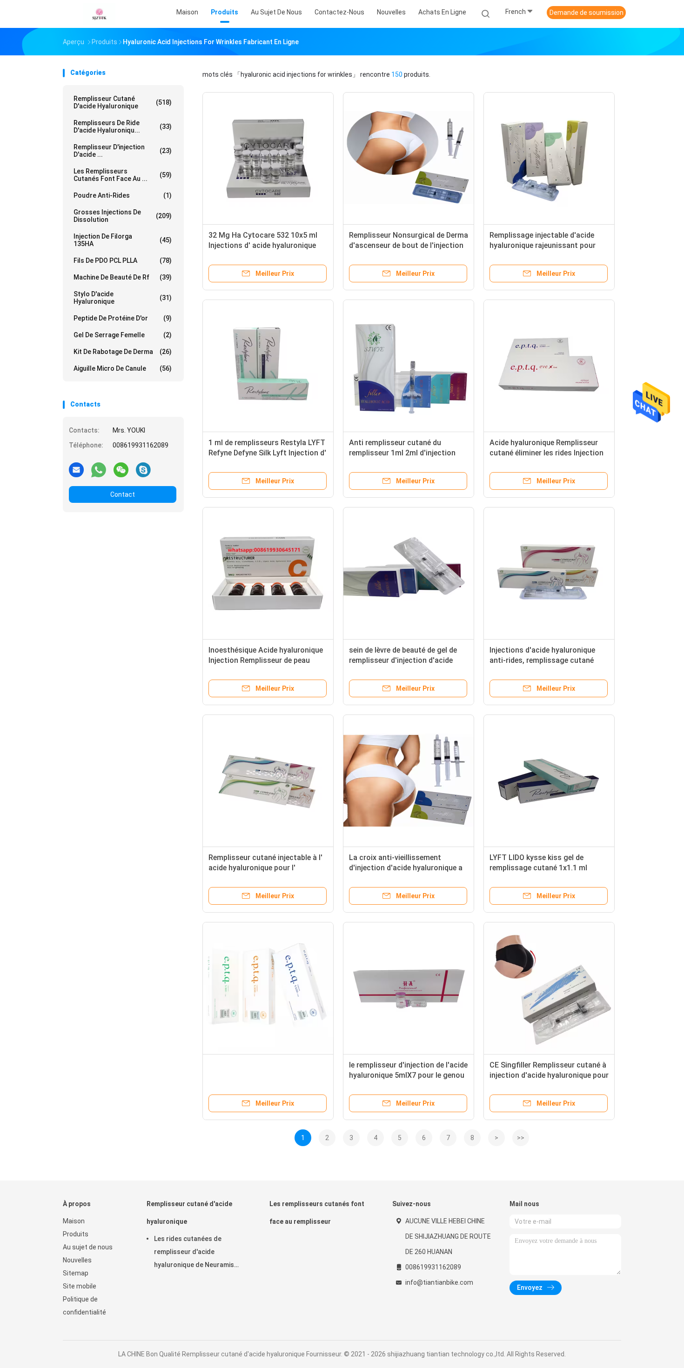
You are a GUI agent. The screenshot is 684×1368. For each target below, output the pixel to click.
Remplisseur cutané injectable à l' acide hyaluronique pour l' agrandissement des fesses (265, 867)
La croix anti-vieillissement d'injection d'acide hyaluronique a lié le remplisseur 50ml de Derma (406, 867)
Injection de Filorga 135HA (123, 240)
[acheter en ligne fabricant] (268, 987)
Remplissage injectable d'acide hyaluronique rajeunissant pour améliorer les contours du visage (546, 245)
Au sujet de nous (88, 1247)
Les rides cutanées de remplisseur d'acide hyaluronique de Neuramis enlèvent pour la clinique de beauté (196, 1253)
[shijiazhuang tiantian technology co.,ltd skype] (143, 469)
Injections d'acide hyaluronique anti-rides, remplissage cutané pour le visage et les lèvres (542, 660)
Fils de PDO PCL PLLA (123, 260)
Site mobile (79, 1286)
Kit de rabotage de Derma (123, 351)
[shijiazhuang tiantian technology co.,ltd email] (76, 469)
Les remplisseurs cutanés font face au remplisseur (316, 1212)
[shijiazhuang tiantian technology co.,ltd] (99, 14)
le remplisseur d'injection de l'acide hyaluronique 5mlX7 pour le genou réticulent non (408, 1075)
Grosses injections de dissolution (123, 215)
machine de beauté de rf (123, 277)
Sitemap (75, 1273)
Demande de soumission (587, 12)
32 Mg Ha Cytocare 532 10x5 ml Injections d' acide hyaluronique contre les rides (262, 245)
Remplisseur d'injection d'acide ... (123, 150)
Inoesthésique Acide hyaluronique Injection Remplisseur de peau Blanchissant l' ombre (265, 660)
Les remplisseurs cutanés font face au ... (123, 174)
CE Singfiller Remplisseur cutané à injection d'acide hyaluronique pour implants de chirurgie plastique (549, 1075)
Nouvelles (77, 1260)
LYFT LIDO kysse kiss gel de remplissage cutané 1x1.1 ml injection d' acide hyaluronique (541, 867)
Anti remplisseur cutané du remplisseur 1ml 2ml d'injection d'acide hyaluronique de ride (402, 452)
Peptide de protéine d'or (123, 318)
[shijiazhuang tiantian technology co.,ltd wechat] (121, 469)
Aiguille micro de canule (123, 368)
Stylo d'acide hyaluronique (123, 297)
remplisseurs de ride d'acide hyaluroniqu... (123, 126)
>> (520, 1137)
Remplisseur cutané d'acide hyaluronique (123, 102)
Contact (122, 494)
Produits (75, 1234)
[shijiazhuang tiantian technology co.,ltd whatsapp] (98, 469)
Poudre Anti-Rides (123, 195)
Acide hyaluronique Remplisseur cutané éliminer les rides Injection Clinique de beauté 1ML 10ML (547, 452)
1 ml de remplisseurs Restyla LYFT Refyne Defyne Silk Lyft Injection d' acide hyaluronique (267, 452)
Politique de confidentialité (84, 1305)
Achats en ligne (442, 12)
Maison (74, 1221)
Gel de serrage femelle (123, 335)
